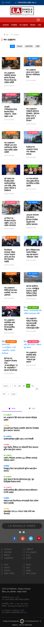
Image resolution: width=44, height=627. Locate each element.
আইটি (37, 46)
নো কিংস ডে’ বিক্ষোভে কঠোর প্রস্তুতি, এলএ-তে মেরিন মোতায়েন (10, 222)
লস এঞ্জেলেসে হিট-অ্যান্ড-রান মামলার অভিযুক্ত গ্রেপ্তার (20, 418)
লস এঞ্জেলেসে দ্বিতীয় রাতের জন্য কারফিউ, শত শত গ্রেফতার (10, 291)
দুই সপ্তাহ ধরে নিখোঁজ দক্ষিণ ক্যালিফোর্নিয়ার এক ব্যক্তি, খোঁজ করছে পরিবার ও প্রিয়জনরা (10, 184)
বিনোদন (32, 25)
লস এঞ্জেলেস (24, 25)
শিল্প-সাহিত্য (31, 573)
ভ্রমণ (28, 567)
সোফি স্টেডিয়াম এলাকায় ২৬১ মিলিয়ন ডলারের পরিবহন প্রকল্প (20, 459)
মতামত (7, 567)
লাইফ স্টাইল (9, 573)
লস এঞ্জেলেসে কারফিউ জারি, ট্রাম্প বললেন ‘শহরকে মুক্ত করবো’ (31, 357)
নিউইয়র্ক (29, 549)
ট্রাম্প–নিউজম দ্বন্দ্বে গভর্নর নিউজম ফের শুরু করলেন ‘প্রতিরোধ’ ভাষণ (33, 253)
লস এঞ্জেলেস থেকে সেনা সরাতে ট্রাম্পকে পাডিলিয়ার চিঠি (33, 73)
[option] (24, 2)
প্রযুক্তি (28, 570)
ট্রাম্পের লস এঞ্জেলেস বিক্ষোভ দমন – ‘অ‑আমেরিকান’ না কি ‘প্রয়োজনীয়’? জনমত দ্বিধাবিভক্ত (11, 364)
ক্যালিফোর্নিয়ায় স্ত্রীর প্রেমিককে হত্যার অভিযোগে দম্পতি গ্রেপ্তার (20, 491)
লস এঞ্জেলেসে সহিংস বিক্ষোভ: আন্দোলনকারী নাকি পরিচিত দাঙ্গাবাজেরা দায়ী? (32, 323)
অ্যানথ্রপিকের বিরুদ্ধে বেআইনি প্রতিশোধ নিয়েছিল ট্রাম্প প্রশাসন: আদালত (21, 429)
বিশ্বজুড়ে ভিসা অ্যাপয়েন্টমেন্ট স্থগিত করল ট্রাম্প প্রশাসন (20, 469)
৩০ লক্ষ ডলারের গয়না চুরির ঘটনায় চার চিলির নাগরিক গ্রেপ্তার (32, 182)
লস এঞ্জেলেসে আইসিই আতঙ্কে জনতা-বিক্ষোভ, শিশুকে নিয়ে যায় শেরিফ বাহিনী (10, 78)
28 (19, 386)
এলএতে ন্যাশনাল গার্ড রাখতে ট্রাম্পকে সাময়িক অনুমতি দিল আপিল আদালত (32, 220)
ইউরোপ (7, 555)
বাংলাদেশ (6, 25)
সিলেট (28, 558)
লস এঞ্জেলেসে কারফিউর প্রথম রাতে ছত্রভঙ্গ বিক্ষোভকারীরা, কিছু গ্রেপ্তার (9, 325)
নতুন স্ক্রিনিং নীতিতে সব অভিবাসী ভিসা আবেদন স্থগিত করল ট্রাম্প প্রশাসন (21, 448)
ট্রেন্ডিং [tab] (33, 408)
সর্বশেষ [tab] (13, 408)
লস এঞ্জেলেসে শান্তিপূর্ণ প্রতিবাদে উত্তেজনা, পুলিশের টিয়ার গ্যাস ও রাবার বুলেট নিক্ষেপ (32, 115)
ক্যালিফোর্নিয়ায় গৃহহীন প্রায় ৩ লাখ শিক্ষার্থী (27, 2)
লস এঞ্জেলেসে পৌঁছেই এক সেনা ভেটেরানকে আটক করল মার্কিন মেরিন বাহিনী (11, 147)
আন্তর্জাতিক (8, 558)
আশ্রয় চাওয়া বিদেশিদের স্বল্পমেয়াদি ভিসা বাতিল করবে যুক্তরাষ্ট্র (21, 501)
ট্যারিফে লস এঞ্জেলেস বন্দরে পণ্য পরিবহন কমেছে (32, 150)
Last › (14, 394)
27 (15, 386)
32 (37, 389)
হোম (6, 35)
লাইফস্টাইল (28, 46)
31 (32, 386)
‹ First (5, 386)
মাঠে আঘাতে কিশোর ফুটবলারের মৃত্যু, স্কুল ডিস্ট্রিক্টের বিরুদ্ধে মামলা (19, 480)
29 (24, 386)
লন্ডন (28, 555)
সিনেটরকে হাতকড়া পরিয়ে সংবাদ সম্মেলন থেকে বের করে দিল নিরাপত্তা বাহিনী (9, 256)
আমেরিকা (14, 25)
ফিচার (28, 564)
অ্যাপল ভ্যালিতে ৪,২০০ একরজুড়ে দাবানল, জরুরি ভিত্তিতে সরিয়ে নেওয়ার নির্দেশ (32, 291)
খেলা (39, 25)
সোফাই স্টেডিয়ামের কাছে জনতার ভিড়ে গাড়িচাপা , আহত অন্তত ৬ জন (10, 112)
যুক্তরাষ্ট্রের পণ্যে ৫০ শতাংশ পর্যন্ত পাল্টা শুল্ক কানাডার (19, 512)
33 (4, 394)
